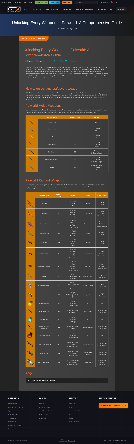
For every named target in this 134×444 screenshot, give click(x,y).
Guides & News (65, 61)
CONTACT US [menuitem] (102, 9)
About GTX (72, 404)
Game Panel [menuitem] (67, 2)
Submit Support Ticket (45, 411)
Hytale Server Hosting (14, 411)
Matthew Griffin (53, 61)
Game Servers (12, 404)
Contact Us (72, 407)
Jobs (70, 415)
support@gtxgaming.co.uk (113, 405)
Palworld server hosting (65, 73)
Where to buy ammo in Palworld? (44, 380)
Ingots (73, 95)
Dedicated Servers (13, 415)
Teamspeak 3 (12, 429)
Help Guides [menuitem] (17, 2)
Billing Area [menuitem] (55, 2)
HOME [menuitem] (25, 9)
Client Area (42, 404)
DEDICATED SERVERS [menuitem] (52, 9)
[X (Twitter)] (116, 2)
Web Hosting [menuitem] (89, 9)
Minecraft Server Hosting (15, 407)
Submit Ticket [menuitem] (28, 2)
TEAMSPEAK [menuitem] (79, 9)
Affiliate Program (74, 422)
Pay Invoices (42, 418)
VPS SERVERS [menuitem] (67, 9)
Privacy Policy (107, 440)
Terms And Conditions (75, 411)
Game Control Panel (44, 407)
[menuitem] (121, 9)
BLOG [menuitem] (111, 9)
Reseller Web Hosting (14, 425)
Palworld (74, 61)
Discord (71, 418)
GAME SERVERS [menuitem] (36, 9)
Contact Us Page (43, 415)
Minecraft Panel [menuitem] (41, 2)
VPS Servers (12, 418)
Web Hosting (12, 422)
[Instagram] (112, 2)
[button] (67, 380)
